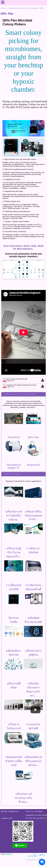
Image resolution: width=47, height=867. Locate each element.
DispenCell (33, 465)
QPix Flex (33, 437)
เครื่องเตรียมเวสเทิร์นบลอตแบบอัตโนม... (33, 761)
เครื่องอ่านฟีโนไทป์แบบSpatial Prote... (33, 515)
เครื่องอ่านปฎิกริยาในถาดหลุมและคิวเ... (13, 552)
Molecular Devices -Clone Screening (23, 8)
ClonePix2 (14, 437)
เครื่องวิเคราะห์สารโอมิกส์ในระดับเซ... (14, 515)
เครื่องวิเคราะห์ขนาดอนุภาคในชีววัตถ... (23, 798)
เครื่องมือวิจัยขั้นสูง (12, 474)
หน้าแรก (4, 8)
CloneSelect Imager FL (14, 466)
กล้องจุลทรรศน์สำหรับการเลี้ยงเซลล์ (13, 761)
